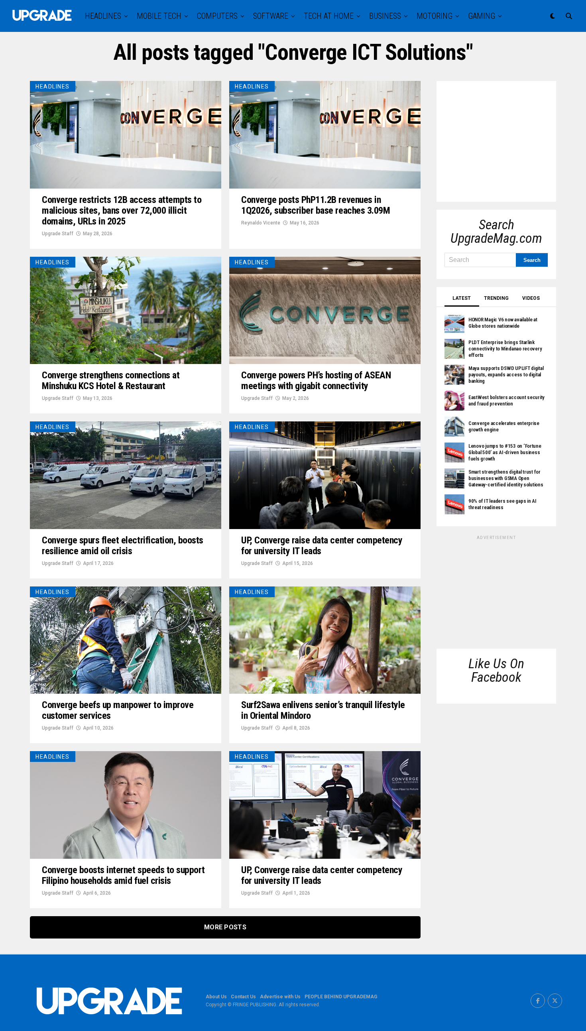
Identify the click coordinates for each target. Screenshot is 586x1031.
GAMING (481, 16)
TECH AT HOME (329, 16)
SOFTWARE (270, 16)
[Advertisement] (504, 139)
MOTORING (434, 16)
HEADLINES (103, 16)
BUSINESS (385, 16)
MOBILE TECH (159, 16)
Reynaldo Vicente (260, 223)
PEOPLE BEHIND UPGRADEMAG (341, 997)
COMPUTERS (217, 16)
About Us (216, 997)
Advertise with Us (280, 997)
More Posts (225, 927)
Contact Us (243, 997)
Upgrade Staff (57, 233)
